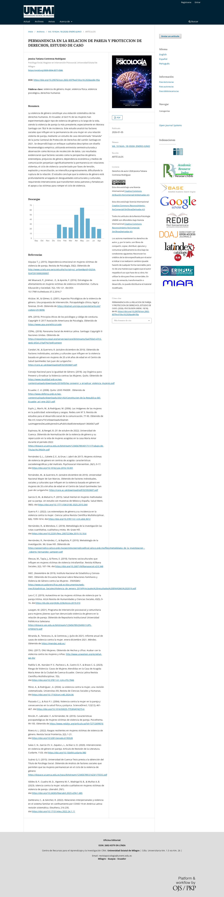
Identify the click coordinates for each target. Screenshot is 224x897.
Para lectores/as (166, 82)
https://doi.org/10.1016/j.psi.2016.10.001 (52, 468)
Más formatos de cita (122, 320)
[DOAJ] (177, 238)
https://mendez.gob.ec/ (53, 643)
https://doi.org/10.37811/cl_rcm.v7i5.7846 (53, 680)
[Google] (178, 211)
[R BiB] (178, 180)
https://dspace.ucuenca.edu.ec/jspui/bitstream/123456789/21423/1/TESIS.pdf (67, 774)
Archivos (39, 21)
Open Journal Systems (170, 125)
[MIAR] (177, 287)
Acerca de (65, 21)
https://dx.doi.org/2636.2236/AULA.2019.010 (58, 603)
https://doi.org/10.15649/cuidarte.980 (67, 752)
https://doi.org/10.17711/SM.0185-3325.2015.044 (62, 504)
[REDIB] (177, 227)
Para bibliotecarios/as (169, 91)
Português (164, 63)
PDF (118, 117)
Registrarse (186, 2)
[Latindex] (178, 262)
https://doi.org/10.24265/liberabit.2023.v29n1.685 (57, 793)
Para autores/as (166, 86)
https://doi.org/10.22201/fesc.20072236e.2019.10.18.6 (59, 533)
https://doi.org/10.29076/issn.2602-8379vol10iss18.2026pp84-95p (67, 79)
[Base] (178, 194)
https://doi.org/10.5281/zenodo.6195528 (52, 738)
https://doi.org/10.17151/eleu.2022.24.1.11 (53, 811)
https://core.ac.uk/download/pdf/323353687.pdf (52, 364)
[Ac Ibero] (177, 156)
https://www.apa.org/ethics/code (45, 324)
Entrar (197, 2)
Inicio (30, 31)
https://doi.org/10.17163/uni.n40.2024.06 (53, 694)
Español (163, 59)
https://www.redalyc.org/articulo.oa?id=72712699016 (76, 723)
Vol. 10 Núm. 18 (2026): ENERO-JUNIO (65, 31)
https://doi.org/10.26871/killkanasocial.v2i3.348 (79, 566)
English (163, 54)
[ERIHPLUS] (177, 276)
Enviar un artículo (170, 36)
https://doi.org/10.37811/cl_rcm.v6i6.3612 (69, 519)
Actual (27, 21)
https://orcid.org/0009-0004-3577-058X (45, 70)
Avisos (51, 21)
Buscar (194, 21)
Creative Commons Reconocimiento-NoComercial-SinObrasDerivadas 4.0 (127, 227)
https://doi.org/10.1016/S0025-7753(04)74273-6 (60, 709)
